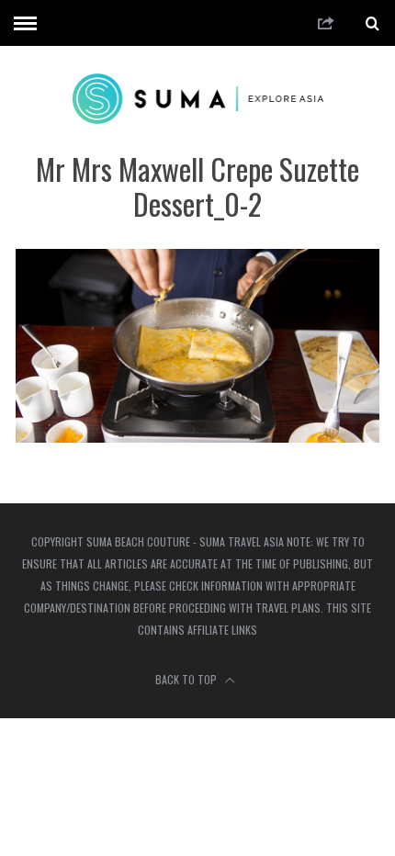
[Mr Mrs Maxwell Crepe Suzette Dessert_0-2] (197, 436)
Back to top (187, 679)
